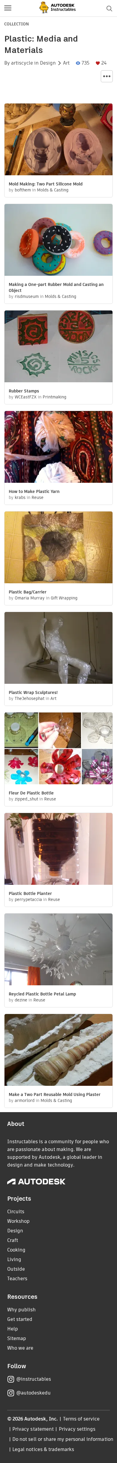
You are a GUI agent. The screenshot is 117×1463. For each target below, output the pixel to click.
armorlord (24, 1100)
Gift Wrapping (64, 598)
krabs (20, 497)
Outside (16, 1269)
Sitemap (16, 1338)
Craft (12, 1240)
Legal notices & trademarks (43, 1449)
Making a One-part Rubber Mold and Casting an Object (56, 287)
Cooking (16, 1249)
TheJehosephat (29, 698)
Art (66, 63)
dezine (21, 1000)
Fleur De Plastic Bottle (31, 793)
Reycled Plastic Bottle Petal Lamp (42, 994)
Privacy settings (77, 1429)
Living (14, 1259)
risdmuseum (27, 296)
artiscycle (22, 63)
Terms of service (81, 1418)
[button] (7, 8)
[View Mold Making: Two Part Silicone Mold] (58, 140)
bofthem (23, 190)
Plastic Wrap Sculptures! (33, 692)
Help (12, 1328)
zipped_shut (26, 799)
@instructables (33, 1379)
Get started (19, 1319)
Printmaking (54, 397)
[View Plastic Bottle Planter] (58, 849)
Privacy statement (33, 1429)
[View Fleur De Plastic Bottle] (58, 749)
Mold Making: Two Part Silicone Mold (45, 184)
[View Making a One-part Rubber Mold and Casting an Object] (58, 240)
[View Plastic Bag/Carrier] (58, 548)
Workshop (18, 1221)
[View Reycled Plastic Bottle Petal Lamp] (58, 950)
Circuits (15, 1211)
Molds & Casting (52, 190)
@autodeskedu (33, 1392)
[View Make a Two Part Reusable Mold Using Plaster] (58, 1050)
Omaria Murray (30, 598)
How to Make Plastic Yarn (34, 491)
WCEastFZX (26, 397)
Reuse (38, 497)
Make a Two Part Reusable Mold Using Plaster (54, 1094)
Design (48, 63)
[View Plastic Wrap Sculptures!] (58, 648)
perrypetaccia (28, 899)
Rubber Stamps (24, 391)
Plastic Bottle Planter (30, 893)
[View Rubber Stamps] (58, 347)
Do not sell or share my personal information (62, 1439)
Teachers (17, 1278)
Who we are (20, 1348)
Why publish (21, 1309)
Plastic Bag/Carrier (27, 592)
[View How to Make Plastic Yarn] (58, 447)
